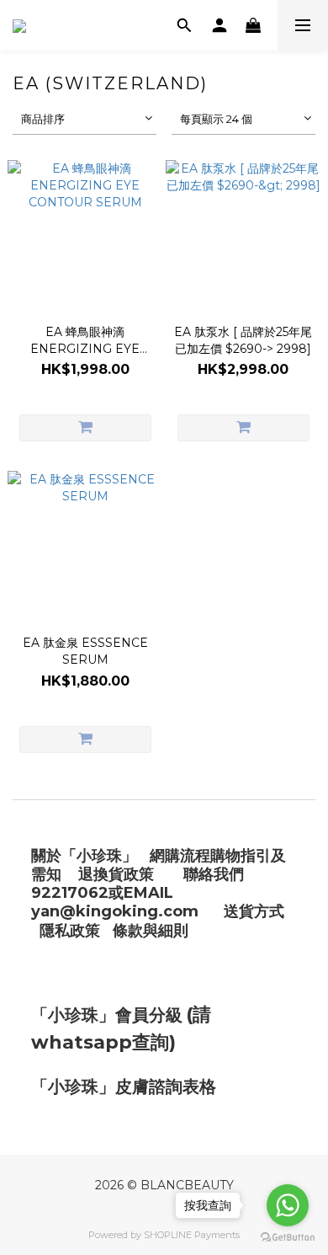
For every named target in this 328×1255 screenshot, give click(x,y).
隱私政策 (70, 930)
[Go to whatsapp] (288, 1205)
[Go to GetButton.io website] (288, 1237)
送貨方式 (254, 911)
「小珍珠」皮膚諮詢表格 (123, 1086)
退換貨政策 (116, 874)
